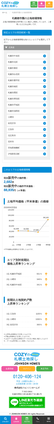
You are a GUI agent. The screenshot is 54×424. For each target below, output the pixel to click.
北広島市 (12, 135)
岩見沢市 (12, 123)
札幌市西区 (13, 92)
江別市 (11, 129)
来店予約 (34, 5)
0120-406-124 (27, 376)
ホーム (4, 13)
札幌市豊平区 (14, 80)
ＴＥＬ (38, 421)
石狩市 (11, 141)
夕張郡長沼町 (14, 154)
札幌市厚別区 (14, 99)
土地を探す (5, 421)
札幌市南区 (13, 86)
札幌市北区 (13, 62)
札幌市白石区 (14, 74)
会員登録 (41, 5)
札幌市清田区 (14, 111)
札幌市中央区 (14, 56)
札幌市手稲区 (14, 105)
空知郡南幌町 (14, 148)
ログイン (49, 5)
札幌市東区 (13, 68)
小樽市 (11, 117)
